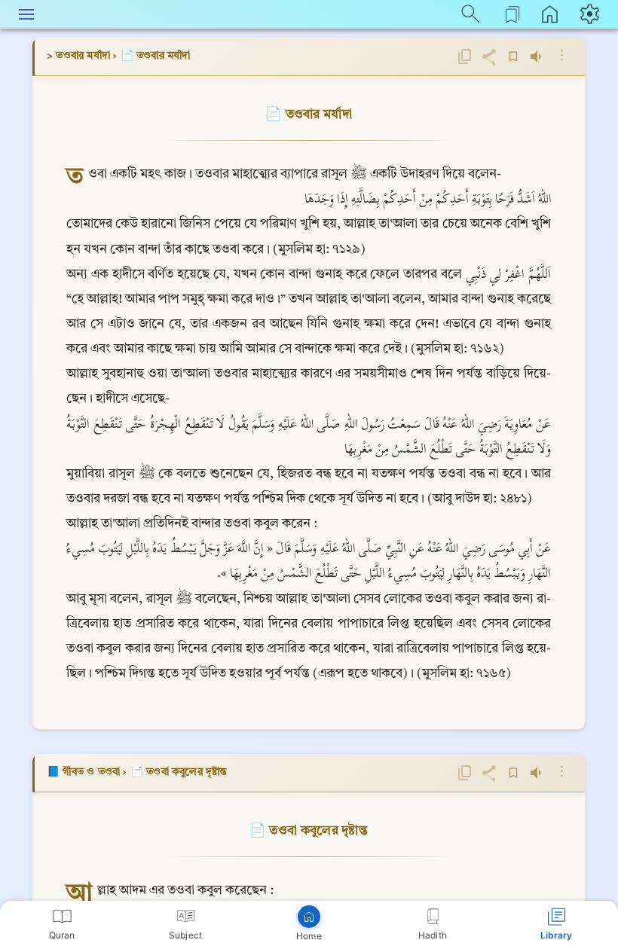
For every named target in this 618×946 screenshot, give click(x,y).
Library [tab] (556, 935)
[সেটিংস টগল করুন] (591, 13)
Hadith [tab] (432, 935)
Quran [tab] (62, 935)
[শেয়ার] (489, 56)
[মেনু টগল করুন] (26, 13)
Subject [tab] (185, 935)
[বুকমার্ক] (513, 56)
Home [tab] (308, 935)
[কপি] (465, 56)
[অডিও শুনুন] (537, 56)
